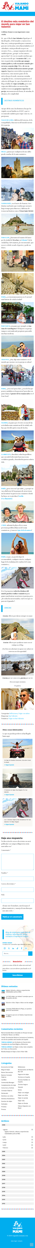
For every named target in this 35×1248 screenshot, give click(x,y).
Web (2, 895)
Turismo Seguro (23, 1084)
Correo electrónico (8, 884)
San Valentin (13, 716)
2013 (3, 1199)
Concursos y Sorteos (7, 1088)
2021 (3, 1167)
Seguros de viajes (23, 1074)
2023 (3, 1159)
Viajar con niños (23, 713)
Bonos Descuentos (7, 1072)
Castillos (3, 1080)
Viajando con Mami (14, 6)
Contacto (20, 1241)
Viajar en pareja (23, 1098)
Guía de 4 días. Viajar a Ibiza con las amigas (19, 1002)
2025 (3, 1151)
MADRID (4, 423)
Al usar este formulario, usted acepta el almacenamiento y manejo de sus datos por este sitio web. (17, 908)
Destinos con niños (7, 1096)
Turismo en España (24, 1077)
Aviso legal (14, 1241)
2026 (3, 1125)
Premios (3, 1107)
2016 (3, 1187)
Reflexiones (13, 713)
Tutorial (20, 1087)
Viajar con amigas (23, 1092)
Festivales (4, 1104)
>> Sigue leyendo (9, 765)
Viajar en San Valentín (16, 718)
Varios (20, 1090)
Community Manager (7, 1082)
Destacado (4, 1093)
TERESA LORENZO (6, 1042)
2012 (3, 1203)
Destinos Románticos (8, 1098)
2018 (3, 1179)
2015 (3, 1191)
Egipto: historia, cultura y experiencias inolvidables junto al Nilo (18, 991)
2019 (3, 1175)
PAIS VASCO (5, 326)
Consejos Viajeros (6, 1090)
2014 (3, 1195)
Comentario (6, 850)
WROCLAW (5, 238)
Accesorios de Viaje (7, 1067)
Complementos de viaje (8, 1085)
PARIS (3, 297)
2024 (3, 1155)
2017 (3, 1183)
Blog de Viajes (5, 1070)
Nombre (4, 873)
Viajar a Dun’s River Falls (20, 1051)
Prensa (3, 1109)
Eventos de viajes (6, 1101)
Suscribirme (17, 975)
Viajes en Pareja (23, 1103)
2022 (3, 1163)
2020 (3, 1171)
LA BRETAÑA (6, 454)
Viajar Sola (21, 1100)
